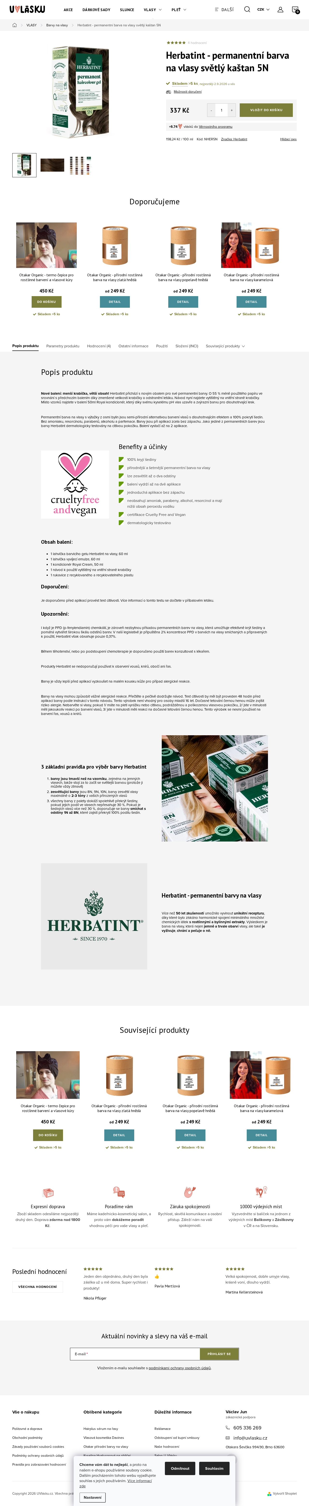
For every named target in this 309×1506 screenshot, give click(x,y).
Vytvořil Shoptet (285, 1493)
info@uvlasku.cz (250, 1437)
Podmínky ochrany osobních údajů (38, 1455)
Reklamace (162, 1429)
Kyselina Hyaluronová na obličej (107, 1455)
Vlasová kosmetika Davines (104, 1437)
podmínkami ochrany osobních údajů (180, 1367)
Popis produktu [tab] (25, 346)
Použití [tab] (162, 346)
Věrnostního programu (215, 126)
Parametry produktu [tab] (62, 346)
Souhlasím (214, 1468)
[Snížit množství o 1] (211, 110)
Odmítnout (180, 1468)
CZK (260, 9)
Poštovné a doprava (27, 1429)
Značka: (234, 139)
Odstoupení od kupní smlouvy (176, 1437)
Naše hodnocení (166, 1446)
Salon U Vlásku (165, 1455)
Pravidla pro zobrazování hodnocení (39, 1464)
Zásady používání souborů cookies (38, 1446)
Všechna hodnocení (37, 1287)
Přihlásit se (219, 1354)
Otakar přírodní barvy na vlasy (106, 1446)
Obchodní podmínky (27, 1437)
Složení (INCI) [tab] (187, 346)
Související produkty (223, 346)
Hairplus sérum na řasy (101, 1429)
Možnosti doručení (188, 91)
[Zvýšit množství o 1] (232, 110)
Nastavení (92, 1497)
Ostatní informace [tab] (133, 346)
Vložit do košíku (266, 110)
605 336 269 (247, 1427)
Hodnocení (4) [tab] (99, 346)
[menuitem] (68, 9)
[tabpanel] (46, 273)
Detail (115, 302)
